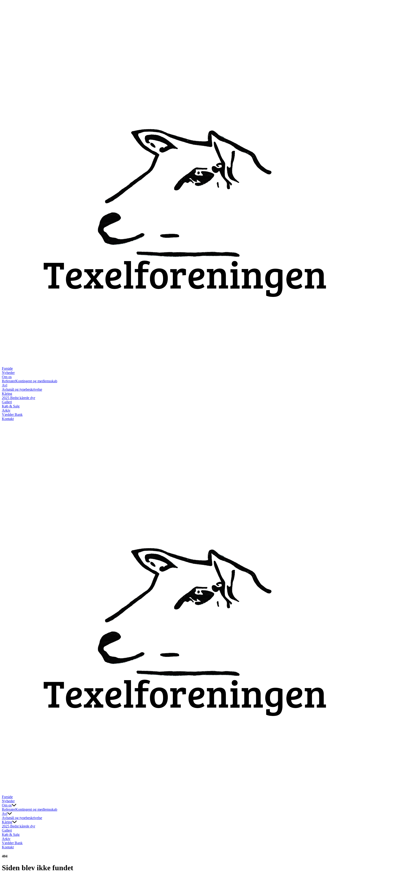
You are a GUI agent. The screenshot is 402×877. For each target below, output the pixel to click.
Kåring (7, 394)
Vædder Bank (12, 415)
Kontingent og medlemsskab (36, 381)
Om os (7, 377)
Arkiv (6, 410)
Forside (7, 368)
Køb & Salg (11, 406)
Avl (4, 385)
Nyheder (8, 373)
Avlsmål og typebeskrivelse (22, 389)
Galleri (7, 402)
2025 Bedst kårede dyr (18, 398)
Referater (8, 381)
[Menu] (6, 790)
